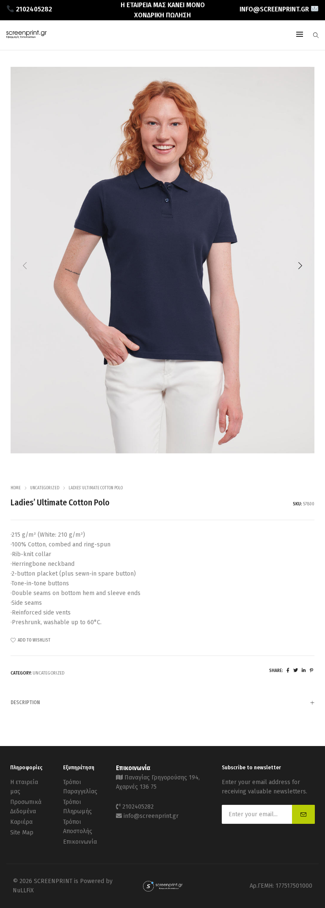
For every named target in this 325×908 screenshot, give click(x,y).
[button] (300, 266)
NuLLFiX (23, 890)
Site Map (21, 832)
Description (25, 702)
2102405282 (138, 806)
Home (16, 488)
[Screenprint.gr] (26, 36)
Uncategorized (44, 488)
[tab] (162, 702)
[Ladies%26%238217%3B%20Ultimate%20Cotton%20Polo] (288, 670)
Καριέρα (21, 822)
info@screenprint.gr (151, 816)
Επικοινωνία (80, 841)
